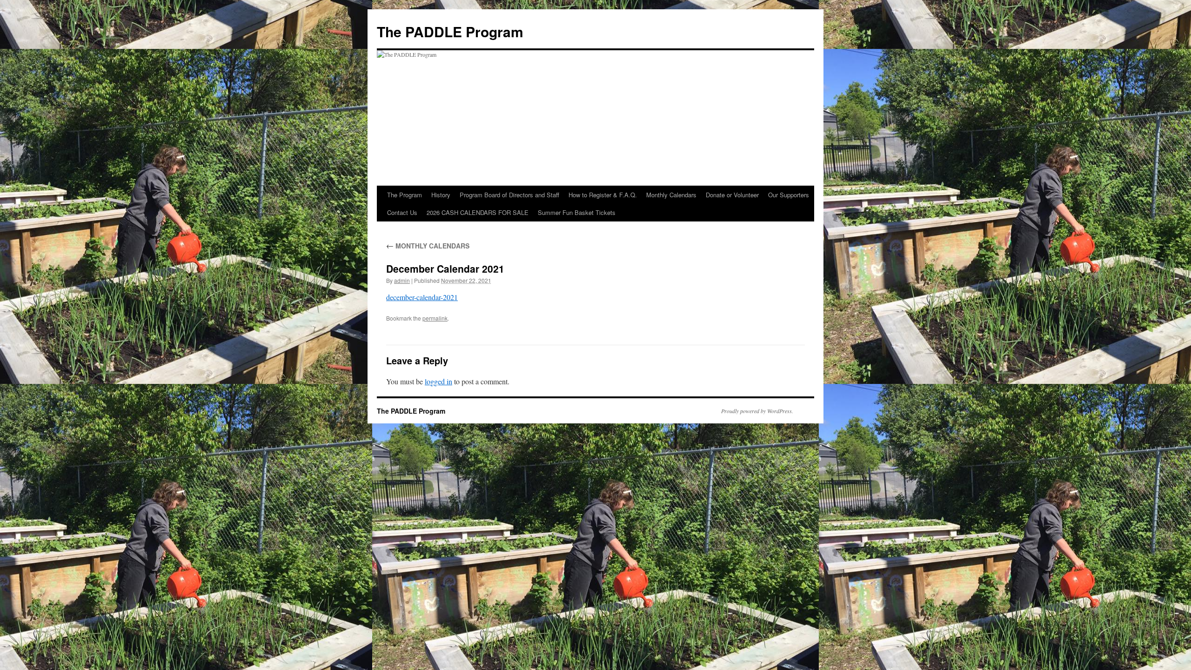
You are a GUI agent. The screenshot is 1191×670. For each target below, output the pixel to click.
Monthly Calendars (671, 194)
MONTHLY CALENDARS (427, 245)
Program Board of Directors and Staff (509, 194)
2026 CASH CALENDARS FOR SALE (478, 212)
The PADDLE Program (450, 31)
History (440, 194)
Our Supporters (788, 194)
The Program (404, 194)
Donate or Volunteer (732, 194)
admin (402, 280)
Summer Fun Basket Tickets (577, 212)
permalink (435, 318)
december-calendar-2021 (422, 297)
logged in (438, 381)
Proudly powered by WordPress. (757, 411)
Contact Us (402, 212)
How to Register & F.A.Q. (603, 194)
